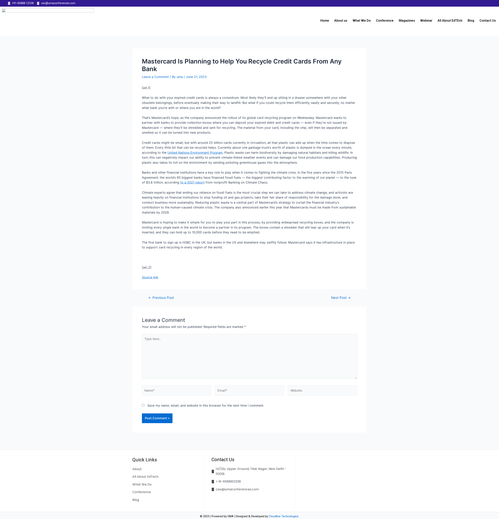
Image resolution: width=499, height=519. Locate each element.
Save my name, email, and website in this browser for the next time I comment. (205, 405)
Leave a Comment (155, 77)
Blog (471, 20)
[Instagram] (489, 3)
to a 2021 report (192, 182)
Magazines (407, 20)
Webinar (426, 20)
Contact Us (488, 20)
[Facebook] (473, 3)
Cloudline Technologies (283, 516)
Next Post (341, 297)
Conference (385, 20)
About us (340, 20)
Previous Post (161, 297)
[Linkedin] (481, 3)
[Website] (322, 391)
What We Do (362, 20)
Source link (150, 277)
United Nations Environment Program (195, 152)
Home (324, 20)
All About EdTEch (450, 20)
